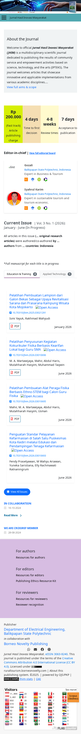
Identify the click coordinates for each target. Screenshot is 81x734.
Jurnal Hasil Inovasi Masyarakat (28, 17)
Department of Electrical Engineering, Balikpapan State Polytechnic (34, 631)
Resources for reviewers (32, 599)
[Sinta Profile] (46, 208)
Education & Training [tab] (21, 274)
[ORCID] (39, 179)
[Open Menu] (4, 17)
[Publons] (46, 179)
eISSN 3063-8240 (56, 654)
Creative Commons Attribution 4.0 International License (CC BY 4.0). (39, 662)
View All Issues (18, 491)
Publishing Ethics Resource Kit (36, 581)
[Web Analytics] (11, 679)
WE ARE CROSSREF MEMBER (21, 528)
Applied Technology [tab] (56, 274)
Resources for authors (30, 557)
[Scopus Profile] (26, 208)
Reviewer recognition (30, 604)
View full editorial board (42, 153)
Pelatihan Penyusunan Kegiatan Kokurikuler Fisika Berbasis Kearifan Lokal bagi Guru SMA (36, 345)
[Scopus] (26, 179)
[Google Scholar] (33, 179)
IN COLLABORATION (17, 503)
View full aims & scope (21, 87)
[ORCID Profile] (39, 208)
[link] (15, 326)
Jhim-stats (26, 679)
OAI (38, 679)
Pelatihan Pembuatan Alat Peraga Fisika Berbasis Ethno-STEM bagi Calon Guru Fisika (39, 392)
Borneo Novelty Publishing (26, 643)
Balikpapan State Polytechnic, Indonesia (47, 169)
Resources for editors (30, 575)
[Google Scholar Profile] (33, 208)
